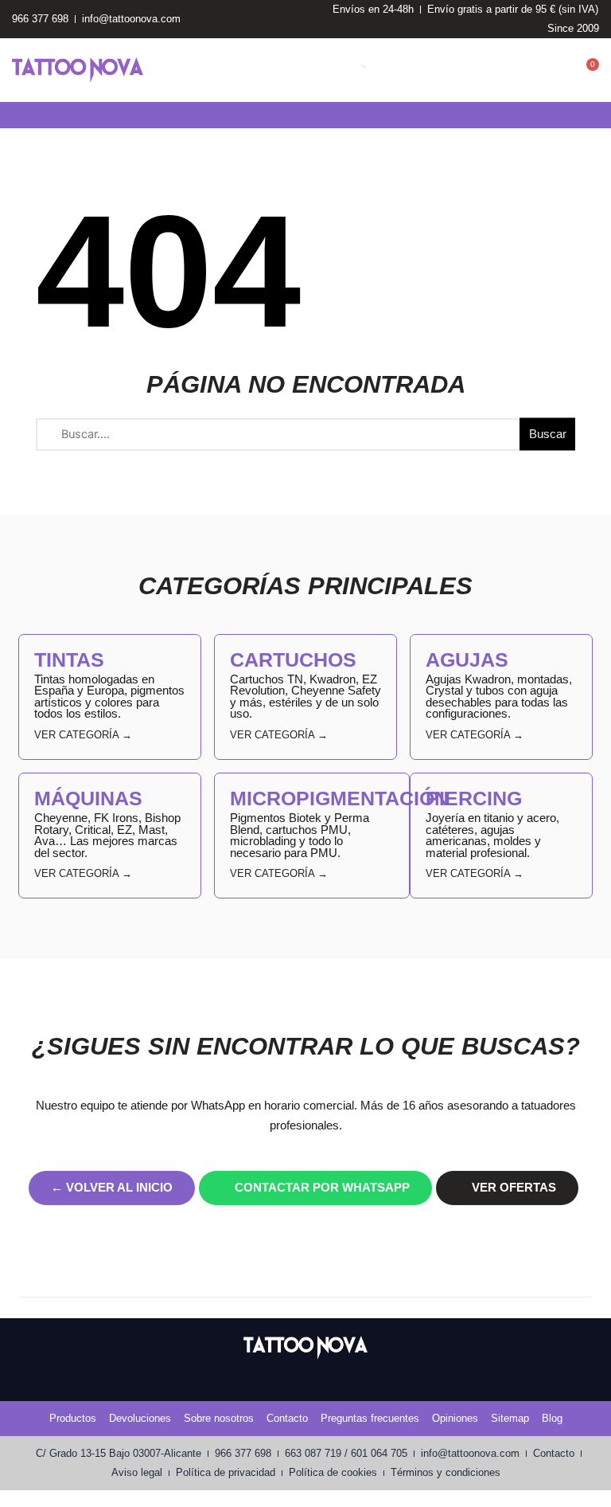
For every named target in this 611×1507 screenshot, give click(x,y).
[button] (11, 115)
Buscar (547, 434)
